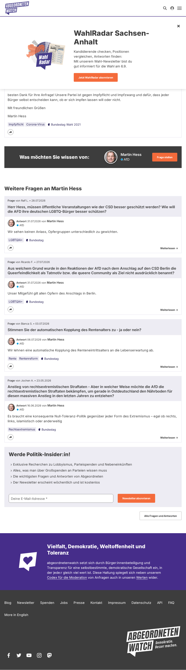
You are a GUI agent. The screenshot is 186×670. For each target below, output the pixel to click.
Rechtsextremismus (22, 429)
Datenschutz (141, 603)
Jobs (64, 603)
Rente (12, 358)
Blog (7, 603)
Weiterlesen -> (169, 248)
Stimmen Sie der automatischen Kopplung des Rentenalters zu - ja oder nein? (74, 330)
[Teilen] (10, 132)
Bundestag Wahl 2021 (66, 124)
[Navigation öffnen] (179, 8)
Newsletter (25, 603)
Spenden (47, 603)
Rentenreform (28, 358)
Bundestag (36, 240)
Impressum (117, 603)
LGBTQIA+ (16, 240)
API (159, 603)
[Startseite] (17, 8)
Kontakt (96, 603)
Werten (142, 577)
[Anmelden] (172, 8)
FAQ (171, 603)
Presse (79, 603)
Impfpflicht (16, 124)
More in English (16, 615)
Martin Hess (55, 221)
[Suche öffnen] (165, 8)
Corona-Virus (35, 124)
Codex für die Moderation (67, 577)
